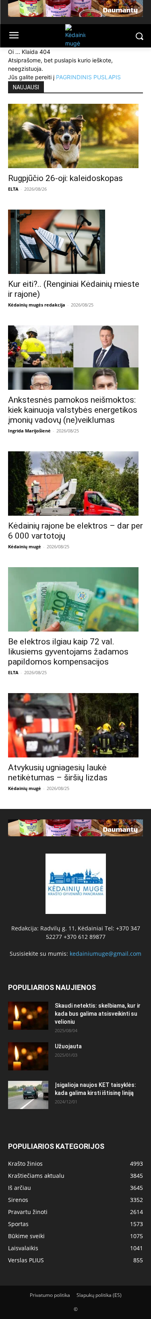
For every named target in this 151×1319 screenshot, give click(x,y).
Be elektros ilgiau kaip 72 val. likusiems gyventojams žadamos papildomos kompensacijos (68, 652)
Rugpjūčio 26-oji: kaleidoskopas (65, 178)
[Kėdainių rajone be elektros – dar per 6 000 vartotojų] (75, 483)
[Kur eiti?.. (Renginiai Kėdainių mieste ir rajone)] (75, 242)
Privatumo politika (50, 1295)
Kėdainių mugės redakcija (36, 305)
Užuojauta (68, 1046)
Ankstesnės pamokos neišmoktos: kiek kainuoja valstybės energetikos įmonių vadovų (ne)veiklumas (72, 410)
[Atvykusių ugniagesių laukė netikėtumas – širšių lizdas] (75, 725)
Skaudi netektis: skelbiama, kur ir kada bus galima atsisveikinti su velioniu (98, 1013)
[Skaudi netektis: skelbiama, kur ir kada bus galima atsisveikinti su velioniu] (28, 1016)
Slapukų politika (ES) (99, 1295)
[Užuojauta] (28, 1056)
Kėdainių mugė (24, 546)
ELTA (13, 189)
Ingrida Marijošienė (29, 431)
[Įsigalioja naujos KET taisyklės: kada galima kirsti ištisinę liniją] (28, 1095)
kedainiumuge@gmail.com (105, 953)
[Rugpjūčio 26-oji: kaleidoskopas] (75, 136)
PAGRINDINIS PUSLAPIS (88, 77)
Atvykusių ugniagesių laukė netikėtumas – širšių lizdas (58, 772)
